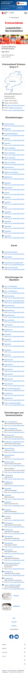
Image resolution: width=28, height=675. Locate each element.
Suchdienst (7, 197)
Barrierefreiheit (20, 670)
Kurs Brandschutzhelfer (10, 252)
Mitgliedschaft (8, 177)
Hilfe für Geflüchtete (9, 148)
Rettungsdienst (8, 187)
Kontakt (9, 670)
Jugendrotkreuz (8, 325)
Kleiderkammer (8, 329)
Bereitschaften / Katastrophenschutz (14, 301)
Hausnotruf (7, 143)
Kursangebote (8, 257)
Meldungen (16, 606)
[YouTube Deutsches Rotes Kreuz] (16, 637)
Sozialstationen (8, 393)
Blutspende (7, 129)
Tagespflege (7, 212)
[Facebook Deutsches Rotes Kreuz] (11, 637)
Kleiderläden (7, 334)
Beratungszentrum (9, 296)
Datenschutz (5, 672)
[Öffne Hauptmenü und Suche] (25, 13)
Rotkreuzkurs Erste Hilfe (11, 267)
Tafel (5, 207)
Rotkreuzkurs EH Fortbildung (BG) (13, 263)
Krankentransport (9, 167)
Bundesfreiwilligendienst (11, 133)
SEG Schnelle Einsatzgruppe (12, 388)
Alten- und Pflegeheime (10, 286)
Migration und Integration (11, 172)
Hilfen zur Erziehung (9, 162)
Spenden (6, 192)
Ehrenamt (7, 138)
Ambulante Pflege (9, 124)
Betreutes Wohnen (9, 305)
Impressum (14, 670)
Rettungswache (8, 359)
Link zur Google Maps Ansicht (16, 110)
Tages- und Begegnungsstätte (12, 403)
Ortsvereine (7, 355)
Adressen (16, 595)
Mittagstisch (7, 183)
